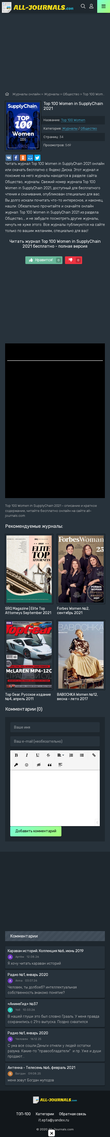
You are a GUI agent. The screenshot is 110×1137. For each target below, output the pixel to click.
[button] (16, 755)
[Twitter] (37, 158)
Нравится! (47, 260)
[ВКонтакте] (9, 158)
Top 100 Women (73, 120)
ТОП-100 (23, 1114)
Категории (45, 1114)
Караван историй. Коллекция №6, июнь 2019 (46, 951)
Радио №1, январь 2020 (28, 975)
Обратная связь (72, 1114)
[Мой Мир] (30, 158)
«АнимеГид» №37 (23, 1004)
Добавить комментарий (35, 831)
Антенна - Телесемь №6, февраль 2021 (41, 1068)
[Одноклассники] (23, 158)
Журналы (70, 128)
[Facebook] (16, 158)
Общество (89, 128)
